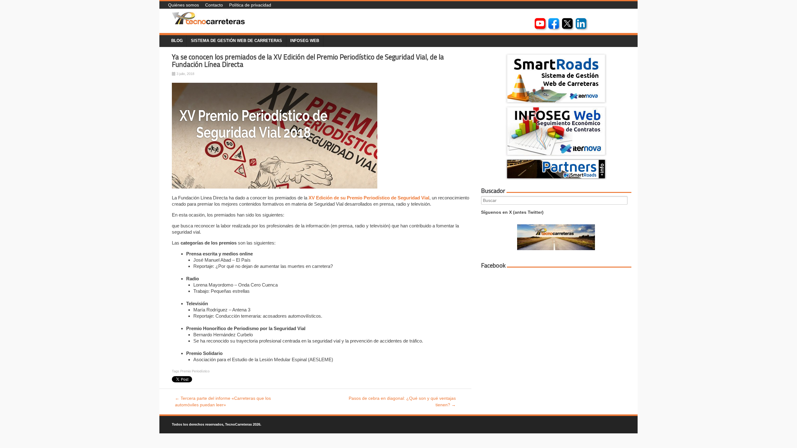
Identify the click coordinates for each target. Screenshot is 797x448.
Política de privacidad (250, 4)
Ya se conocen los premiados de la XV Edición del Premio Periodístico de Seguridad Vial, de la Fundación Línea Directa (308, 61)
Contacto (214, 4)
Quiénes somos (183, 4)
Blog (177, 41)
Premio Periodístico (195, 371)
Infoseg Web (304, 41)
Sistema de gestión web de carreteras (236, 41)
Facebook (493, 265)
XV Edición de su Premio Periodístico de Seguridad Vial (369, 197)
